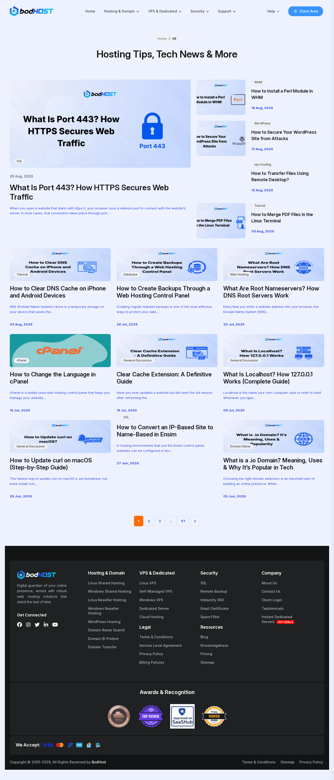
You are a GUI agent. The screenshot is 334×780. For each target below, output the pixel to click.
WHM (258, 82)
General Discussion (137, 360)
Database (130, 274)
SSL (19, 161)
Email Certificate (214, 608)
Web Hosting (239, 274)
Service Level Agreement (160, 645)
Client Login (272, 600)
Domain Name (240, 446)
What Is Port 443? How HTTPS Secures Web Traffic (89, 192)
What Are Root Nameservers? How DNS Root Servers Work (271, 292)
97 (183, 521)
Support (224, 11)
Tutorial (259, 205)
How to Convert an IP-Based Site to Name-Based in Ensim (165, 431)
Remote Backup (213, 591)
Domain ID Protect (103, 638)
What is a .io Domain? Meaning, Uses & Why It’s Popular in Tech (273, 464)
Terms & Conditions (156, 637)
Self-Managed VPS (155, 591)
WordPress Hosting (104, 622)
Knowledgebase (214, 645)
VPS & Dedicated (162, 11)
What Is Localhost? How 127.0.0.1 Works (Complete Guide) (268, 378)
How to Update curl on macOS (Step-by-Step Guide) (51, 464)
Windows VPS (151, 600)
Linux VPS (147, 583)
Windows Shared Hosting (109, 591)
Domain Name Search (106, 630)
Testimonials (273, 608)
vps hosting (262, 164)
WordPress (262, 123)
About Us (269, 583)
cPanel (21, 360)
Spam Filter (210, 617)
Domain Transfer (102, 647)
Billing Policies (151, 662)
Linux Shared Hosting (106, 583)
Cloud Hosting (151, 617)
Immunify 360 (212, 600)
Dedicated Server (154, 608)
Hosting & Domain (119, 11)
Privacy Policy (151, 654)
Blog (204, 637)
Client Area (308, 11)
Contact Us (271, 591)
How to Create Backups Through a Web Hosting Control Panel (163, 292)
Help (271, 11)
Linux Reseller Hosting (107, 600)
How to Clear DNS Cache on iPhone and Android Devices (58, 292)
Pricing (206, 654)
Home (90, 11)
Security (197, 11)
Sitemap (207, 662)
